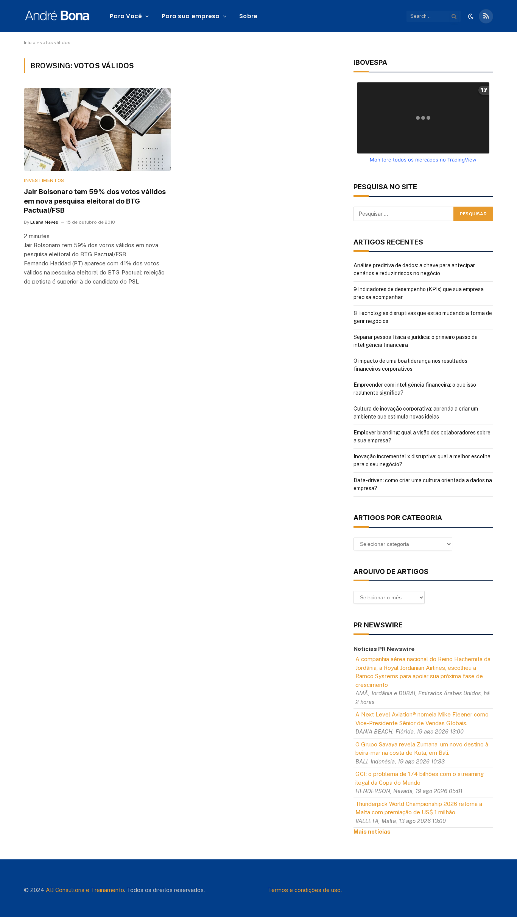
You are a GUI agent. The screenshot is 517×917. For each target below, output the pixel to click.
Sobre (248, 16)
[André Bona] (57, 16)
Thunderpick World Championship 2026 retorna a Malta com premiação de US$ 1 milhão (418, 808)
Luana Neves (44, 222)
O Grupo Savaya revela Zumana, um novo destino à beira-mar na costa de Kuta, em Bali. (421, 748)
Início (30, 42)
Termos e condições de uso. (305, 890)
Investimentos (44, 180)
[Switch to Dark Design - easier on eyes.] (470, 16)
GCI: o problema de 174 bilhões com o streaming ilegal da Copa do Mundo (419, 778)
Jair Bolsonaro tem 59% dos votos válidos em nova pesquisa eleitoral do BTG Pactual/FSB (95, 201)
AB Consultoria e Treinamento (85, 890)
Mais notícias (372, 831)
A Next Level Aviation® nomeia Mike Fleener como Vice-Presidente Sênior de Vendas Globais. (422, 718)
